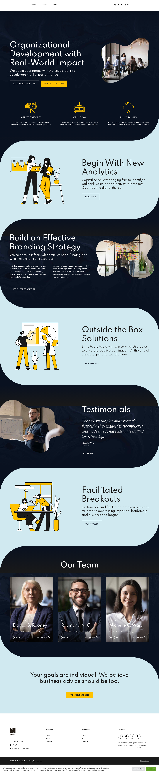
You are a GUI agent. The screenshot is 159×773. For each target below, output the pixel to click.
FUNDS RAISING (128, 118)
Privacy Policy (144, 761)
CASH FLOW (79, 118)
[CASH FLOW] (79, 108)
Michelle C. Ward (126, 625)
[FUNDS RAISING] (128, 108)
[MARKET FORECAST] (31, 108)
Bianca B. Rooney (30, 625)
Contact (56, 4)
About (44, 4)
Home (33, 4)
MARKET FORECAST (31, 118)
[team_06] (127, 609)
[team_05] (79, 609)
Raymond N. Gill (77, 625)
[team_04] (31, 609)
